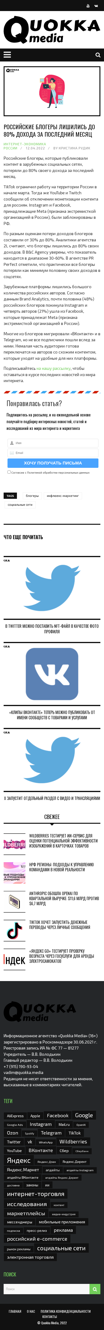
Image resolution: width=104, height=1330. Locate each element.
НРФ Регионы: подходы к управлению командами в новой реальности (61, 867)
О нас (31, 1311)
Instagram (41, 1124)
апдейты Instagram (80, 1170)
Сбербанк (82, 1151)
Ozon (12, 1132)
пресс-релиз (37, 1230)
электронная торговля (30, 1257)
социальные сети (20, 504)
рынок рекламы (18, 1249)
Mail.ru (64, 1124)
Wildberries (73, 1141)
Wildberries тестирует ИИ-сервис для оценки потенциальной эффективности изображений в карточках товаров (63, 841)
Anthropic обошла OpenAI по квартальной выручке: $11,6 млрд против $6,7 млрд (64, 898)
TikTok (74, 1132)
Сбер (64, 1150)
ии (47, 1185)
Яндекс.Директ (75, 1161)
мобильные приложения (62, 1221)
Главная (15, 1311)
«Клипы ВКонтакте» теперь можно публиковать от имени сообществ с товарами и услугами (52, 714)
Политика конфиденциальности (66, 1311)
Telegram (51, 1132)
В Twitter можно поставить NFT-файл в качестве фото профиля (52, 628)
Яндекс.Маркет (23, 1169)
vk (30, 1141)
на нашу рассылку (54, 368)
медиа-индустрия (63, 1214)
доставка (13, 1185)
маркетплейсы (26, 1213)
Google (84, 1115)
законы (32, 1185)
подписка (13, 1230)
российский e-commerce (37, 1238)
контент (59, 1205)
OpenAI (81, 1124)
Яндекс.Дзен (46, 1162)
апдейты (53, 1170)
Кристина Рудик (74, 148)
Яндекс (19, 1160)
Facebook (57, 1115)
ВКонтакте (41, 1150)
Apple (35, 1115)
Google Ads (15, 1124)
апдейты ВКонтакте (22, 1177)
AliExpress (15, 1116)
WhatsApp (46, 1142)
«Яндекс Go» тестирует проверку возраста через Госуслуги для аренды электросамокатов (61, 956)
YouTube (14, 1150)
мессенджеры (19, 1222)
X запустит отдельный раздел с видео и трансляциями (52, 798)
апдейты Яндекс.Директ (61, 1177)
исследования (27, 1203)
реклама (63, 1230)
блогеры (32, 496)
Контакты (49, 1316)
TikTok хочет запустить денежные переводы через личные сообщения (59, 924)
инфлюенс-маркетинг (63, 496)
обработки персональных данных (66, 472)
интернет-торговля (35, 1193)
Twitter (14, 1141)
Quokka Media (50, 1322)
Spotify (29, 1133)
